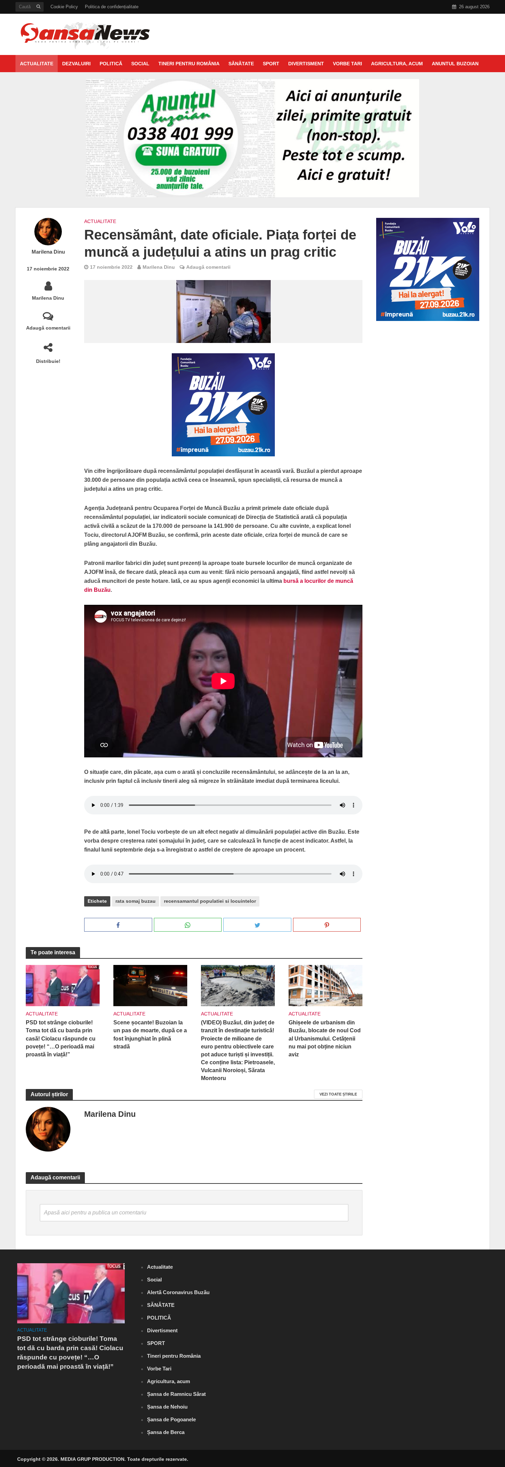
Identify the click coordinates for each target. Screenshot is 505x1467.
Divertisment (306, 63)
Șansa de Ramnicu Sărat (176, 1394)
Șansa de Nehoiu (167, 1407)
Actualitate (36, 63)
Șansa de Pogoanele (171, 1419)
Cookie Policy (64, 6)
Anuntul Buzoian (455, 63)
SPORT (271, 63)
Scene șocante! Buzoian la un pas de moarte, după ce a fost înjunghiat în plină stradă (150, 1034)
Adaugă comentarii (48, 328)
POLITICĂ (111, 63)
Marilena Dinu (48, 252)
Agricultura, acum (397, 63)
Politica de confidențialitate (111, 6)
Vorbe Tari (347, 63)
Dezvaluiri (76, 63)
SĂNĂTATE (241, 63)
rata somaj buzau (135, 901)
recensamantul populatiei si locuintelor (210, 901)
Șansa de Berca (165, 1432)
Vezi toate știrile (338, 1094)
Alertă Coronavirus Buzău (178, 1292)
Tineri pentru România (189, 63)
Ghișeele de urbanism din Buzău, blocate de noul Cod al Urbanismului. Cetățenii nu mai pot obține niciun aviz (325, 1038)
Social (140, 63)
